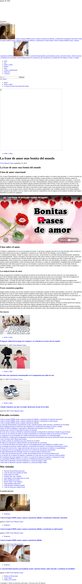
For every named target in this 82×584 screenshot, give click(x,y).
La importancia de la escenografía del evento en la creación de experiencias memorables (27, 450)
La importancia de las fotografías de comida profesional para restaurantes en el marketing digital (30, 435)
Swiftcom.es (15, 11)
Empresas (7, 514)
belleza (6, 66)
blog (5, 68)
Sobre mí (7, 72)
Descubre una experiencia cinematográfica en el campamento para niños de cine (27, 375)
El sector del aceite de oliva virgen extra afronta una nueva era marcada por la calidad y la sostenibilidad (32, 448)
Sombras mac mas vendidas (12, 476)
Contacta (7, 73)
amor (5, 61)
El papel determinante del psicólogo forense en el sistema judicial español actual (25, 451)
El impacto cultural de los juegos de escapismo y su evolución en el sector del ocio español (30, 341)
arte (5, 63)
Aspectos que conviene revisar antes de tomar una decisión (18, 430)
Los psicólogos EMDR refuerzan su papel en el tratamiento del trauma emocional (25, 459)
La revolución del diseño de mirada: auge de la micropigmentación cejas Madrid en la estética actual (31, 444)
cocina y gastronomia (10, 70)
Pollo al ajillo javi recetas (12, 480)
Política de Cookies (10, 580)
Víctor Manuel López (7, 163)
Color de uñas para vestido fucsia (14, 487)
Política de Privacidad (11, 576)
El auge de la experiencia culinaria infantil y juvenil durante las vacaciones (23, 442)
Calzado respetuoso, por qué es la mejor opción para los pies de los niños (24, 407)
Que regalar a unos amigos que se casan (16, 478)
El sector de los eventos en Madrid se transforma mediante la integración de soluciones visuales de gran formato (35, 432)
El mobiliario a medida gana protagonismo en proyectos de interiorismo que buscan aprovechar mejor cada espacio (36, 437)
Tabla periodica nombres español (14, 485)
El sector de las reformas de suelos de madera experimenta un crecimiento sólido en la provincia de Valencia (34, 434)
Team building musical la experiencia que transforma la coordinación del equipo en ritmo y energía (48, 58)
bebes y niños (8, 65)
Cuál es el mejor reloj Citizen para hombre (13, 439)
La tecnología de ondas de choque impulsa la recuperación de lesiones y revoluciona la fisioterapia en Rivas (34, 446)
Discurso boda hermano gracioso (14, 471)
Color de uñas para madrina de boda (15, 473)
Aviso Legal (8, 578)
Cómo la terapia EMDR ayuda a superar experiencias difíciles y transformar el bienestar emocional (46, 39)
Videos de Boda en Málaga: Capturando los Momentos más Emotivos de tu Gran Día (27, 428)
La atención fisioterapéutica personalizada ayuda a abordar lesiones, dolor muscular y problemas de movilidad (34, 425)
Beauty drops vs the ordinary (13, 482)
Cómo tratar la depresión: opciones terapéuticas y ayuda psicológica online (23, 460)
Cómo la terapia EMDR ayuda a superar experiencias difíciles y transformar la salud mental (41, 39)
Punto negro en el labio (11, 474)
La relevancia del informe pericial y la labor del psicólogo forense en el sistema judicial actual (29, 453)
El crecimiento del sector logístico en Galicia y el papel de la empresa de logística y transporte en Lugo (32, 457)
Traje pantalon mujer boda (12, 483)
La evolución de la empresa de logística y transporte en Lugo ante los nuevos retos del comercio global (32, 455)
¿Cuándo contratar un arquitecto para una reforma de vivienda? (20, 441)
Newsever (32, 583)
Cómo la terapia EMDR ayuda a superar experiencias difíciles (19, 423)
